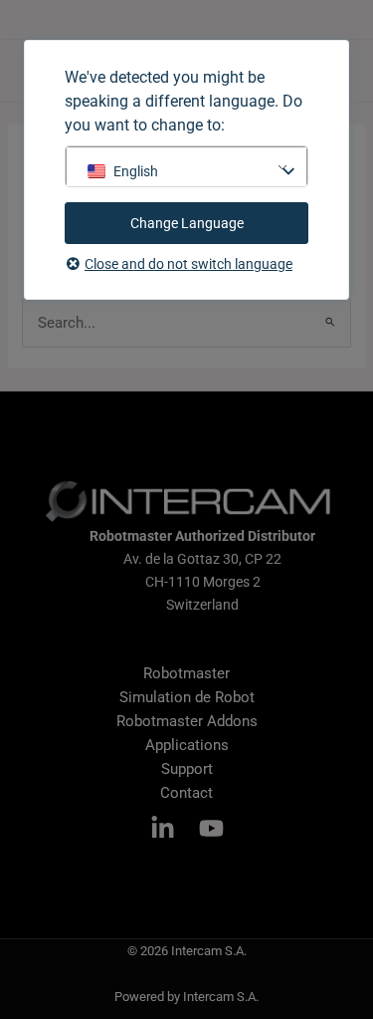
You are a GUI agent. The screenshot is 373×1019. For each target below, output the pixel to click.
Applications (187, 745)
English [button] (135, 171)
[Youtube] (211, 828)
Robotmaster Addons (187, 721)
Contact (186, 793)
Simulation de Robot (187, 697)
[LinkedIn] (162, 828)
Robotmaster (186, 673)
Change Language (187, 223)
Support (187, 769)
